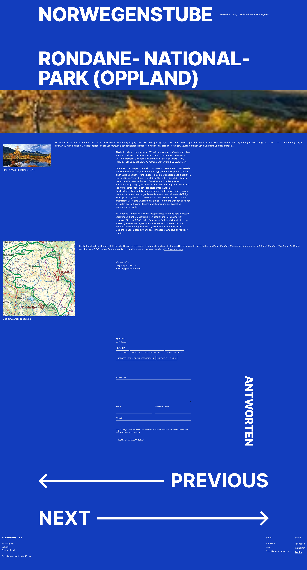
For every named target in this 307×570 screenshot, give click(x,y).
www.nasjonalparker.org (128, 268)
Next (64, 517)
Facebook (300, 543)
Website (119, 418)
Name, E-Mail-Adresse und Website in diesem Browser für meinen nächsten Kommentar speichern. (154, 431)
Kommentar (122, 377)
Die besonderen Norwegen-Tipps (147, 353)
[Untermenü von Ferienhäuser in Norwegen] (268, 14)
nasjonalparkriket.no (126, 265)
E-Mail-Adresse (162, 406)
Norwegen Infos (174, 353)
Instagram (300, 548)
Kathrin (122, 338)
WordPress (26, 556)
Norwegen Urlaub (167, 358)
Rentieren (162, 145)
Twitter (298, 552)
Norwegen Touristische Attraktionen (136, 358)
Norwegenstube (125, 14)
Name (119, 406)
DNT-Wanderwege (173, 249)
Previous (219, 480)
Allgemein (122, 353)
